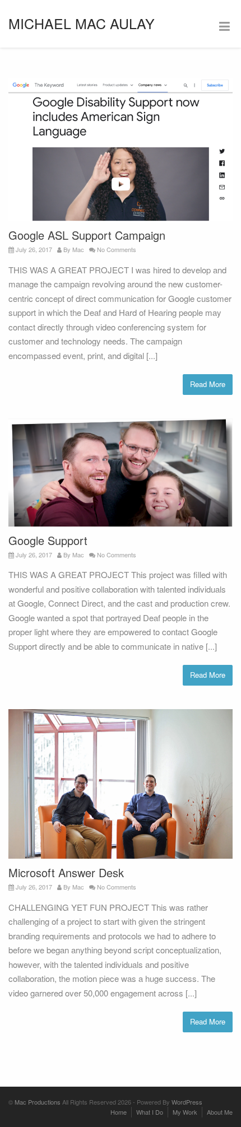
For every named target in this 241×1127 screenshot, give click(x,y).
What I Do (149, 1111)
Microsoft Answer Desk (66, 872)
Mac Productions (38, 1101)
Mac (78, 249)
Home (118, 1111)
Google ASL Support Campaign (86, 235)
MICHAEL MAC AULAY (81, 23)
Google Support (47, 540)
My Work (185, 1111)
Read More (207, 384)
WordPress (187, 1101)
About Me (220, 1111)
